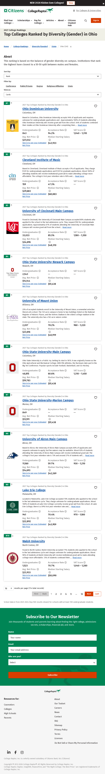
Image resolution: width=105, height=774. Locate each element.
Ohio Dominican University (40, 109)
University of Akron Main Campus (44, 439)
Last (97, 594)
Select (12, 662)
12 (82, 594)
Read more (82, 125)
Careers (58, 708)
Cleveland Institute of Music (41, 160)
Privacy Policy (60, 729)
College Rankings (20, 46)
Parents (7, 718)
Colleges (8, 709)
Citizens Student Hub (72, 23)
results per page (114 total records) (29, 588)
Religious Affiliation (55, 86)
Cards (8, 95)
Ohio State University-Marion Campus (48, 400)
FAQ (56, 721)
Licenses (58, 738)
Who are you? (14, 656)
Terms (57, 734)
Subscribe (52, 675)
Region (40, 86)
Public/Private (26, 86)
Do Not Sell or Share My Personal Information (76, 743)
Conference (11, 86)
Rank (8, 76)
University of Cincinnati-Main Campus (47, 211)
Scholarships (23, 20)
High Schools (10, 713)
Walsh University (33, 541)
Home (6, 46)
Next (89, 594)
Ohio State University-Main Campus (46, 352)
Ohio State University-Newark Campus (48, 262)
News (57, 712)
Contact (58, 716)
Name (11, 632)
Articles (50, 20)
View (71, 3)
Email (11, 644)
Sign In (96, 20)
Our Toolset (59, 703)
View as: (7, 90)
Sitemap (58, 725)
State (54, 46)
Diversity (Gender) (40, 46)
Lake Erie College (34, 490)
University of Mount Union (40, 301)
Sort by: (7, 72)
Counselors (9, 704)
